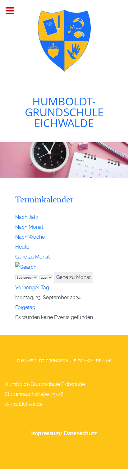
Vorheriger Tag (32, 287)
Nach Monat (29, 227)
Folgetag (25, 307)
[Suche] (25, 267)
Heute (22, 247)
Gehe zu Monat (32, 257)
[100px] (64, 39)
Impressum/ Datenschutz (64, 433)
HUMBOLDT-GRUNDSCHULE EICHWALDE (64, 112)
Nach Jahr (27, 217)
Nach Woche (30, 237)
